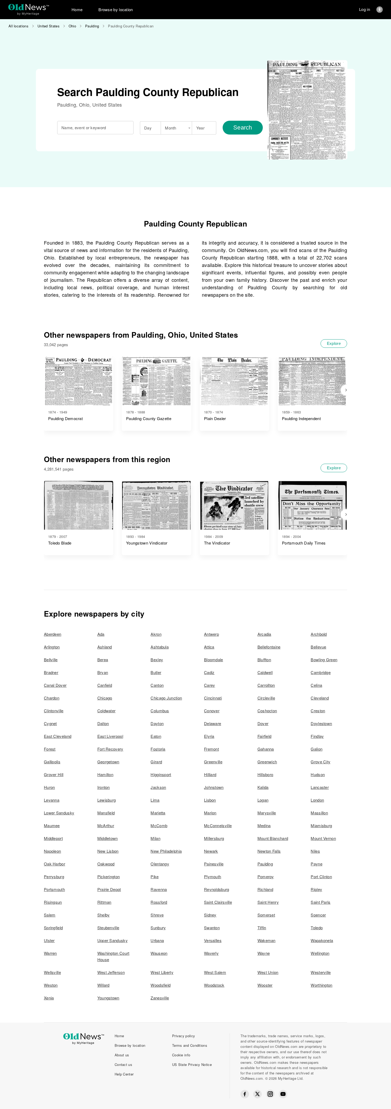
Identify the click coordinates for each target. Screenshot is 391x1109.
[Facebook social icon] (244, 1094)
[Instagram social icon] (270, 1094)
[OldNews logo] (28, 7)
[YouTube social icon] (283, 1094)
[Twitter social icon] (257, 1094)
